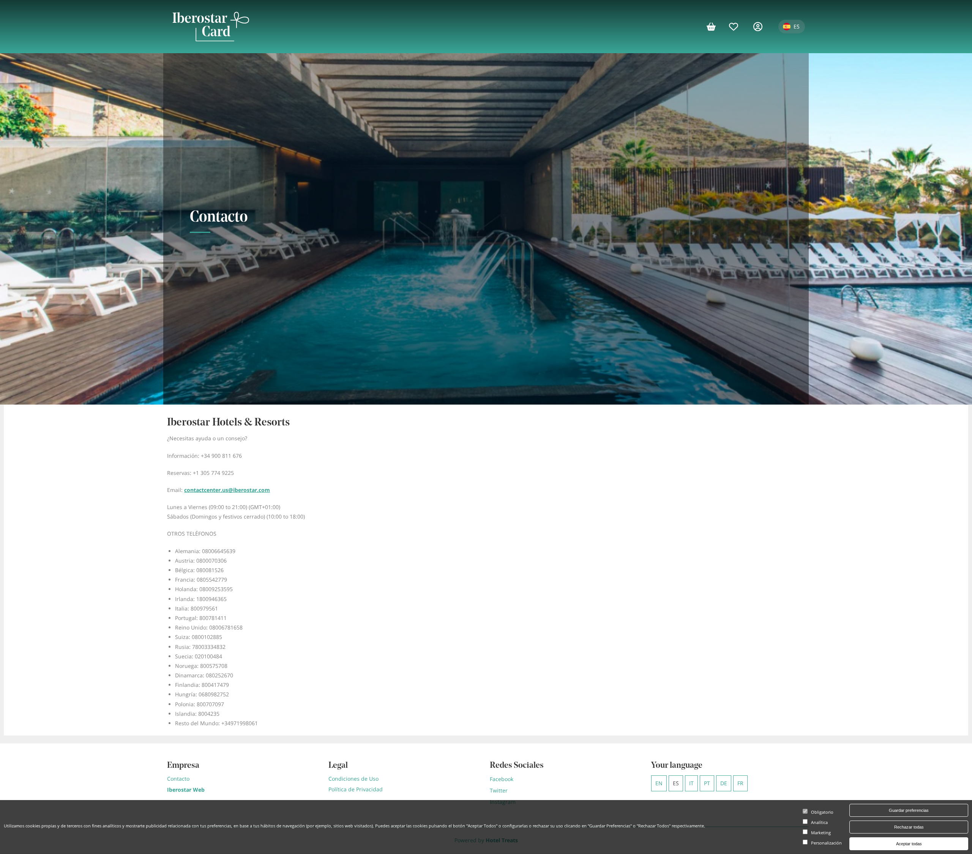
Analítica (819, 823)
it (691, 783)
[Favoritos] (737, 26)
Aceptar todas (909, 843)
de (723, 783)
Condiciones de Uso (353, 778)
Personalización (826, 843)
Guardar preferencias (909, 810)
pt (707, 783)
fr (740, 783)
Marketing (821, 833)
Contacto (178, 778)
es (676, 783)
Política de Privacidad (355, 789)
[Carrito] (714, 26)
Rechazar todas (909, 827)
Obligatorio (822, 812)
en (659, 783)
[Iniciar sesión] (762, 26)
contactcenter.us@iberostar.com (227, 489)
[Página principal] (210, 26)
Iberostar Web (186, 789)
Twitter (499, 790)
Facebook (501, 779)
